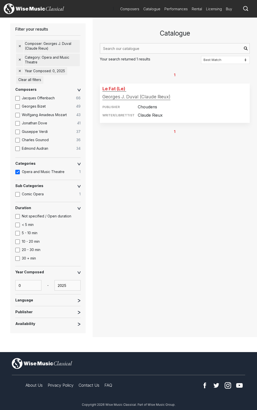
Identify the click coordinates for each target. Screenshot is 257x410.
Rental (197, 9)
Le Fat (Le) (113, 88)
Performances (176, 9)
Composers (129, 9)
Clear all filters (29, 80)
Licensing (214, 9)
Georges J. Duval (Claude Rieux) (136, 96)
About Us (34, 385)
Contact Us (89, 385)
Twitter (216, 385)
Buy (229, 9)
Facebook (205, 385)
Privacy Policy (61, 385)
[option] (50, 98)
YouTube (239, 385)
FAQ (108, 385)
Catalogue (151, 9)
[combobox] (175, 48)
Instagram (228, 385)
